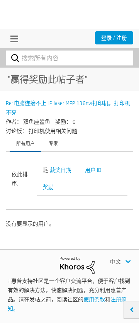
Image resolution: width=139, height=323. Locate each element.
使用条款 (94, 299)
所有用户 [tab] (25, 143)
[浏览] (12, 38)
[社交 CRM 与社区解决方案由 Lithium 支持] (77, 264)
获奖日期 (60, 170)
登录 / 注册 (114, 37)
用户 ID (93, 170)
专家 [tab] (53, 143)
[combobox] (69, 58)
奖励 (48, 187)
